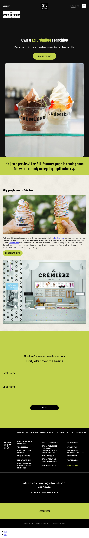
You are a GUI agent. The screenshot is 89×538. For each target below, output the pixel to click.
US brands (61, 432)
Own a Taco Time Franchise (24, 452)
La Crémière (59, 238)
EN (5, 531)
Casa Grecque (48, 456)
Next (44, 408)
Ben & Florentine (24, 460)
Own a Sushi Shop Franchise (24, 442)
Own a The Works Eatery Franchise (49, 460)
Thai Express (22, 447)
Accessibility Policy (59, 523)
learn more (44, 511)
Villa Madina (72, 460)
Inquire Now (44, 56)
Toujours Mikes (49, 466)
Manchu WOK (72, 447)
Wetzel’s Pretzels (50, 442)
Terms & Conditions (42, 523)
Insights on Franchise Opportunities (35, 432)
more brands (72, 466)
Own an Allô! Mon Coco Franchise (49, 452)
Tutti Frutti (72, 456)
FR (5, 534)
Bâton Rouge (72, 442)
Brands (6, 6)
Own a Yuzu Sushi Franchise (49, 447)
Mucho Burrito (23, 456)
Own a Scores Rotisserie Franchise (75, 452)
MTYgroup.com (79, 432)
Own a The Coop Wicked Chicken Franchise (24, 466)
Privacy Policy (28, 523)
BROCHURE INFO (12, 253)
